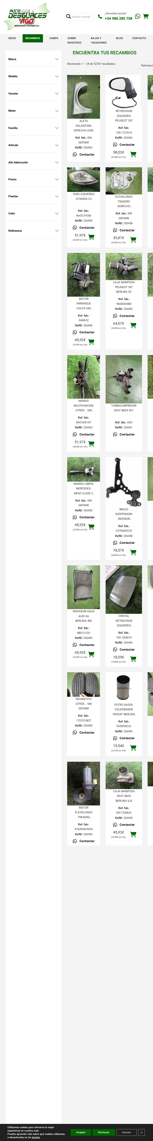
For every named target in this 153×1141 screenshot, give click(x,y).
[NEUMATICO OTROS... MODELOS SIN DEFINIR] (83, 684)
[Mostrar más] (57, 59)
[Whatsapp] (137, 16)
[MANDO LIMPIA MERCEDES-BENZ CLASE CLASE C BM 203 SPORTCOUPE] (83, 469)
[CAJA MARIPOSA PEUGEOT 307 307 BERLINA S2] (124, 266)
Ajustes (126, 1132)
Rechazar (103, 1132)
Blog (119, 38)
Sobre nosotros (75, 40)
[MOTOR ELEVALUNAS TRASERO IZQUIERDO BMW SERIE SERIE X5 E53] (83, 783)
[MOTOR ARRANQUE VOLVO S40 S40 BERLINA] (83, 275)
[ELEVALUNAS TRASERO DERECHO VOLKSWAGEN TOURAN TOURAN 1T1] (124, 180)
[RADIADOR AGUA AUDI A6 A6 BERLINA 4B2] (83, 587)
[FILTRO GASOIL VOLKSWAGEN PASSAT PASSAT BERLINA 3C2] (124, 687)
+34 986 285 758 (118, 18)
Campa (53, 38)
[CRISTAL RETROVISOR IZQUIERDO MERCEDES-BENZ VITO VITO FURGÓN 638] (124, 589)
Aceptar (80, 1132)
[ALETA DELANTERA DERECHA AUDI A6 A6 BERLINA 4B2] (83, 97)
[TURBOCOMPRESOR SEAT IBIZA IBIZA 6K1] (124, 379)
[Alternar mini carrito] (146, 16)
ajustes (36, 1137)
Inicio (12, 38)
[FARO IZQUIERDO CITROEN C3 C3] (83, 179)
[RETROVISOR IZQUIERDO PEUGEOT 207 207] (124, 92)
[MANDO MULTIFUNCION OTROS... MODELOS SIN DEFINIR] (83, 377)
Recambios (32, 38)
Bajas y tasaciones (99, 40)
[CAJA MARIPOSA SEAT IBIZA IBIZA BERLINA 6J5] (124, 775)
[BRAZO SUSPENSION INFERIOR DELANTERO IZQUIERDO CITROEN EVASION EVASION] (124, 482)
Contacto (139, 38)
